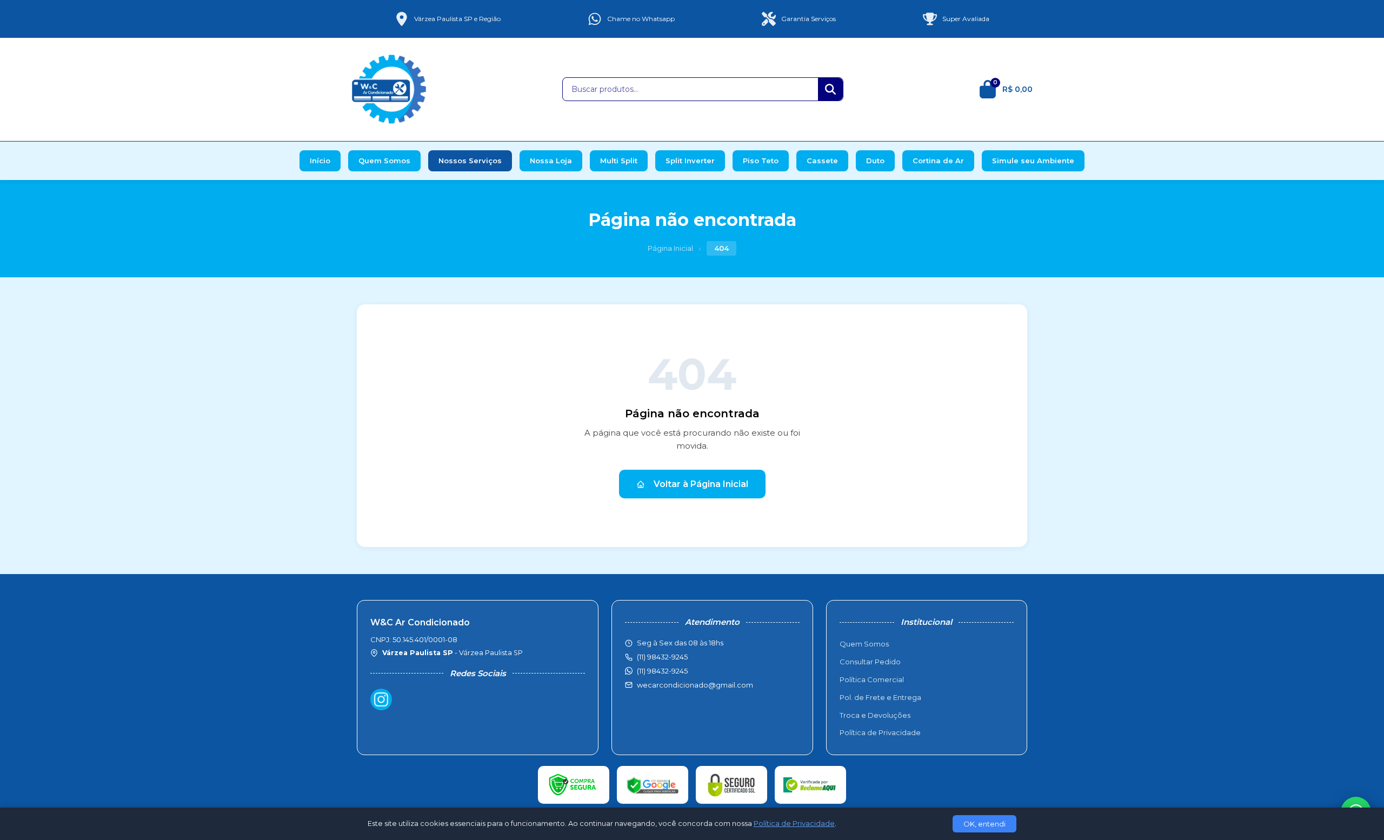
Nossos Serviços (470, 160)
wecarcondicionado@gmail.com (695, 685)
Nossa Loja (551, 160)
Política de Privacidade (880, 732)
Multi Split (618, 160)
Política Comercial (872, 679)
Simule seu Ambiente (1033, 160)
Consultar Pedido (870, 661)
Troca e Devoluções (875, 715)
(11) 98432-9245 (662, 670)
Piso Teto (760, 160)
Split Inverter (690, 160)
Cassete (822, 160)
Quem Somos (384, 160)
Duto (875, 160)
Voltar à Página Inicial (701, 484)
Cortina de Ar (938, 160)
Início (320, 160)
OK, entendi (984, 823)
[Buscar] (830, 89)
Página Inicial (670, 248)
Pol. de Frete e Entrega (880, 697)
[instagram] (381, 699)
